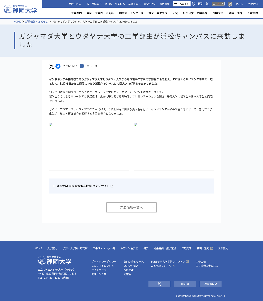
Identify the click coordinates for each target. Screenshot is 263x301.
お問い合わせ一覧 (134, 261)
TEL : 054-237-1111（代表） (54, 277)
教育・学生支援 (157, 13)
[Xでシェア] (51, 67)
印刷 (183, 284)
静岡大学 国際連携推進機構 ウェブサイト (83, 186)
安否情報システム (161, 266)
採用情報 (165, 4)
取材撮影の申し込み (207, 265)
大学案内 (76, 13)
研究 (175, 13)
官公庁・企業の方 (115, 4)
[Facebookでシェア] (57, 67)
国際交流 (218, 13)
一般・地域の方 (93, 4)
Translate (252, 4)
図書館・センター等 (131, 13)
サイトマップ (98, 270)
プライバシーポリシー (103, 261)
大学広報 (201, 261)
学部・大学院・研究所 (100, 13)
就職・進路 (235, 13)
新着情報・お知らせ (36, 21)
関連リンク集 (98, 274)
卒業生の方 (134, 4)
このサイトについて (102, 265)
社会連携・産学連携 (195, 13)
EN (241, 4)
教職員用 (209, 284)
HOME (17, 21)
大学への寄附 (181, 4)
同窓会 (127, 274)
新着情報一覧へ (131, 207)
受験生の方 (75, 4)
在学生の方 (150, 4)
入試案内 (252, 13)
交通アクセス (131, 265)
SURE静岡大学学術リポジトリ (168, 261)
